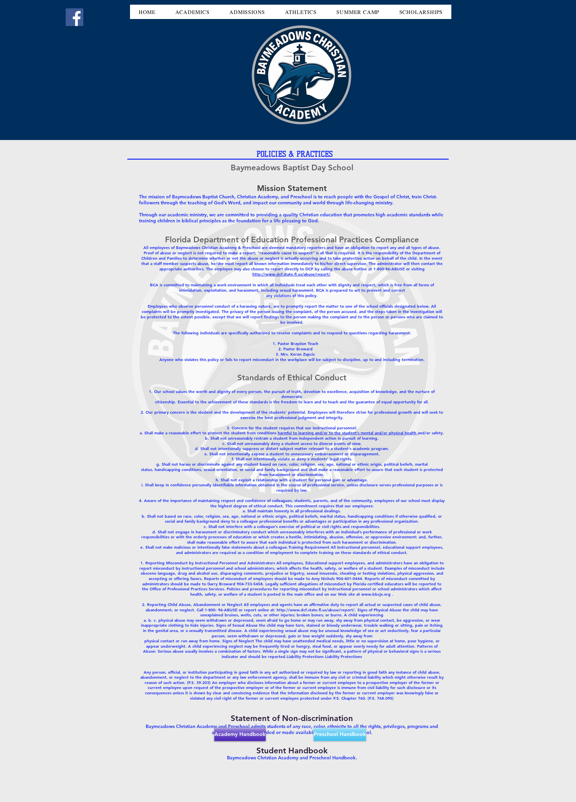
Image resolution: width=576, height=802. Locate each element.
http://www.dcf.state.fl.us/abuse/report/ (291, 274)
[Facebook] (74, 17)
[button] (192, 12)
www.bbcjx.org (376, 594)
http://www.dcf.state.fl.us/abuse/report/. (317, 609)
